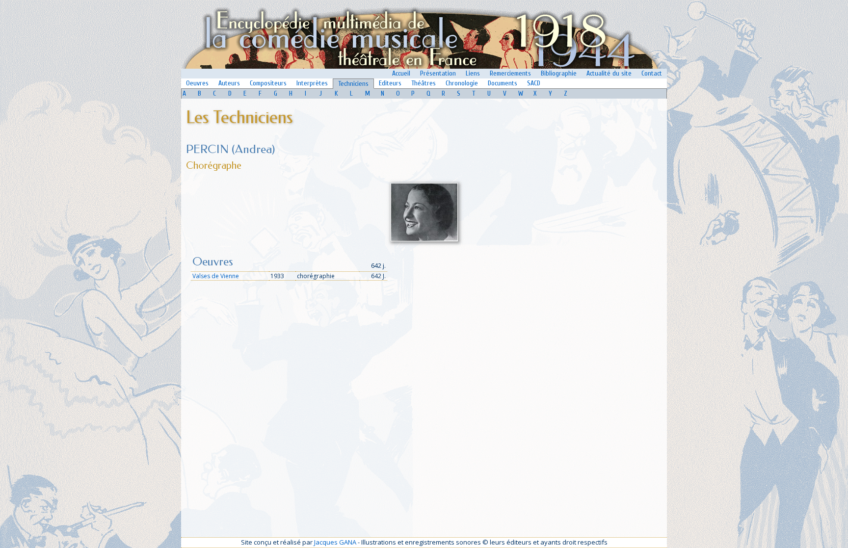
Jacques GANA (335, 542)
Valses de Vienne (215, 276)
